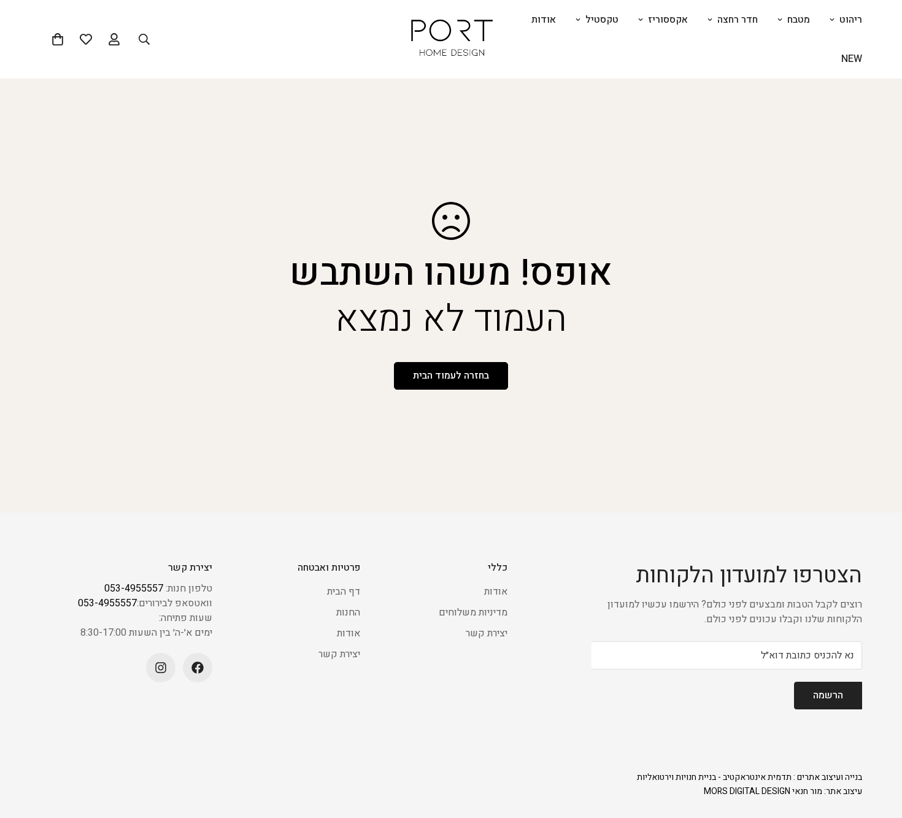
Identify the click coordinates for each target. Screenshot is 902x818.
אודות (543, 19)
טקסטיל (602, 19)
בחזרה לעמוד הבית (451, 375)
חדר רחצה (737, 19)
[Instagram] (160, 667)
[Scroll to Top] (24, 751)
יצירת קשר (486, 633)
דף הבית (343, 591)
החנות (348, 612)
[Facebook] (197, 667)
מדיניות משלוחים (473, 612)
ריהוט (850, 19)
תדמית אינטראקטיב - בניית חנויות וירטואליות (714, 777)
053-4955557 (133, 588)
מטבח (798, 19)
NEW (851, 59)
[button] (58, 39)
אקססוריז (668, 19)
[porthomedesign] (451, 40)
